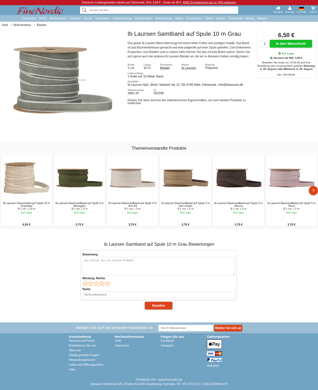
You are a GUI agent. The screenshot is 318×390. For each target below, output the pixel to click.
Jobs (72, 369)
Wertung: (93, 278)
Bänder (165, 68)
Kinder (221, 18)
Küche (88, 18)
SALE (43, 18)
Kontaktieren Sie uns (82, 345)
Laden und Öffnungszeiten (86, 364)
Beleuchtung (164, 18)
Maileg (249, 18)
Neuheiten (29, 18)
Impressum (122, 345)
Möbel (179, 18)
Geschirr (75, 18)
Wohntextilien (144, 18)
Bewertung (90, 254)
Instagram (167, 345)
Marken (262, 18)
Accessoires (194, 18)
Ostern (209, 18)
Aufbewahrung (122, 18)
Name (86, 289)
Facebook (167, 340)
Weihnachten (58, 18)
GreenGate (235, 18)
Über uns (75, 350)
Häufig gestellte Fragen (84, 355)
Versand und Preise (82, 340)
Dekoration (102, 18)
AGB (118, 340)
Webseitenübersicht (82, 359)
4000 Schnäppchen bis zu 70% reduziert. (209, 2)
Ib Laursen (188, 68)
